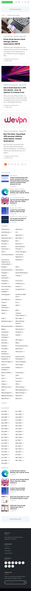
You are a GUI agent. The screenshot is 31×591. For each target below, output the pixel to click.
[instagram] (18, 2)
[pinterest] (16, 562)
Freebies (17, 189)
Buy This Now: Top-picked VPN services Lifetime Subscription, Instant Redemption (14, 137)
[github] (12, 566)
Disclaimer (7, 550)
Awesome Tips (13, 175)
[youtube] (19, 562)
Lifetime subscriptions (21, 36)
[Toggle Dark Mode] (22, 2)
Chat (16, 208)
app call (12, 208)
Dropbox (22, 197)
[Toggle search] (25, 2)
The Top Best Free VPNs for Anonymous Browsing (18, 219)
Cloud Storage (8, 36)
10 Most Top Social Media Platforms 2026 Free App (17, 210)
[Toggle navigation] (28, 2)
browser (12, 189)
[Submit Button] (24, 582)
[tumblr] (9, 562)
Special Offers (23, 85)
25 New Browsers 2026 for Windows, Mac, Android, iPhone (19, 191)
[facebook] (16, 2)
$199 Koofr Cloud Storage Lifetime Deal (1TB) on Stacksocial (17, 507)
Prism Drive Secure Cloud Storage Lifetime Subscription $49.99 (14, 41)
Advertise (7, 548)
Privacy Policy (8, 553)
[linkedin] (12, 562)
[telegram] (5, 562)
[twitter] (5, 566)
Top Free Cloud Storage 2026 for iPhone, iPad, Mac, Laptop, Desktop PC (19, 201)
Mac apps (25, 216)
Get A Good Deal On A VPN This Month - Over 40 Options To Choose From (15, 90)
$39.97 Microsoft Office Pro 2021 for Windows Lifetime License (19, 497)
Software (22, 189)
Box (11, 197)
